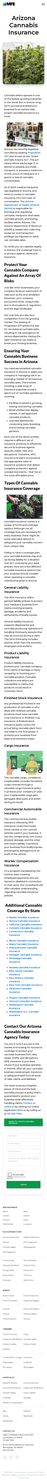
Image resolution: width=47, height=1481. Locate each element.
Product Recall (30, 1344)
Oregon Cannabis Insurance (24, 997)
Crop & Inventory (10, 1334)
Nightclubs (28, 1416)
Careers (6, 1216)
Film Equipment (30, 1242)
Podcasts (7, 1280)
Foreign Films (8, 1270)
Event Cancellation (31, 1309)
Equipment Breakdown (12, 1339)
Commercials (8, 1260)
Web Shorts (28, 1280)
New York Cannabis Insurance (25, 985)
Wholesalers (29, 1367)
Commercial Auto (31, 1383)
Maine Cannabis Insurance (23, 944)
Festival (6, 1314)
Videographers (30, 1247)
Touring (27, 1319)
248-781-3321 (8, 1450)
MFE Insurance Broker (18, 1472)
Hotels (5, 1416)
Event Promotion (10, 1301)
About (5, 1211)
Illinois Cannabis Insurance (24, 940)
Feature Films (29, 1265)
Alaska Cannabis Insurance (24, 917)
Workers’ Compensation (13, 1403)
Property (6, 1349)
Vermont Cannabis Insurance (25, 1001)
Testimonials (8, 1224)
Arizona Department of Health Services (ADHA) (21, 205)
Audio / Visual (8, 1296)
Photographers (9, 1252)
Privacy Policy (39, 1475)
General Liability (9, 1247)
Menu (43, 4)
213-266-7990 (8, 1440)
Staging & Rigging (31, 1301)
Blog (25, 1211)
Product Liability (9, 1344)
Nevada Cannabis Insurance (24, 967)
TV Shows (28, 1275)
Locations (28, 1224)
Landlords (28, 1362)
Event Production (31, 1296)
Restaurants (8, 1421)
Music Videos (8, 1275)
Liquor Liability (30, 1393)
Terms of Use (23, 1478)
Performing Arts (9, 1319)
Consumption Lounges (12, 1357)
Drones (6, 1242)
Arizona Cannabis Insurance (24, 921)
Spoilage (27, 1398)
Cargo (26, 1334)
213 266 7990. (14, 1113)
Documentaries (30, 1260)
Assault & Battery (10, 1383)
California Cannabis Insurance (25, 924)
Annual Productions (11, 1237)
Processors (7, 1367)
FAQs (26, 1220)
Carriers (27, 1216)
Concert (6, 1309)
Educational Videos (11, 1265)
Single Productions (31, 1237)
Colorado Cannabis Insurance (25, 928)
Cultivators (28, 1357)
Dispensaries (8, 1362)
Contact (6, 1220)
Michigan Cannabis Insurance (25, 955)
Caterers (27, 1411)
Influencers (28, 1270)
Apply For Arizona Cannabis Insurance (21, 1122)
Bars (5, 1411)
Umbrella (6, 1398)
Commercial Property (12, 1388)
